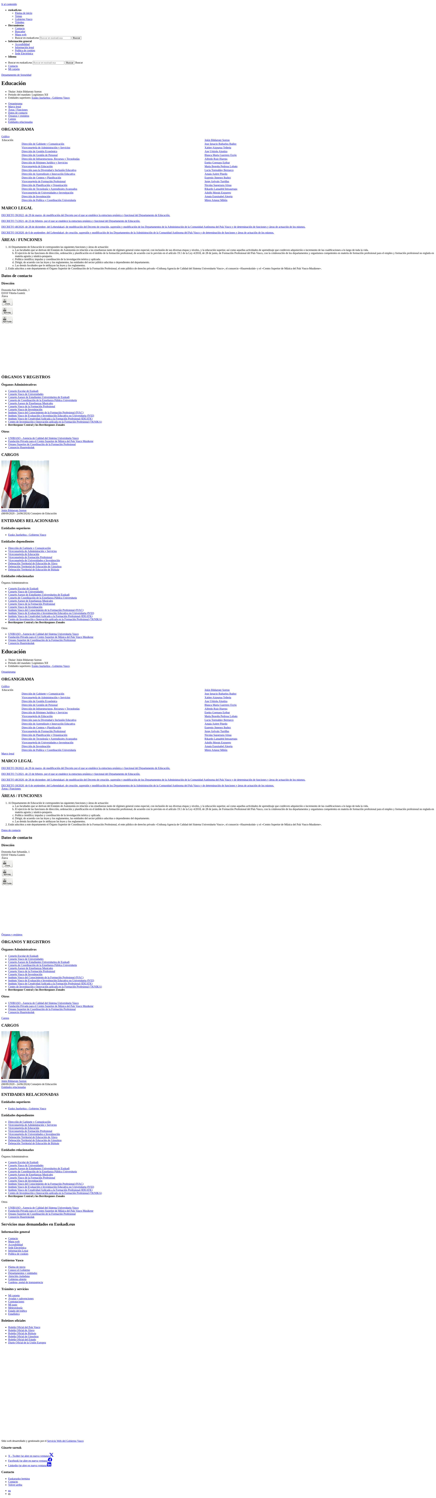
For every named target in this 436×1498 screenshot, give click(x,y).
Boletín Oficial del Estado (22, 1339)
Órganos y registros (11, 934)
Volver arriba (15, 1484)
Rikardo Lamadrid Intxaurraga (221, 188)
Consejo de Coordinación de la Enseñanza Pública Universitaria (42, 400)
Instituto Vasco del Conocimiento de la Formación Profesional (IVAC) (45, 412)
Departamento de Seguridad (16, 74)
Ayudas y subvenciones (21, 1298)
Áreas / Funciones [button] (18, 109)
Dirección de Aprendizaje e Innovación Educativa (48, 173)
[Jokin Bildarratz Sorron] (25, 507)
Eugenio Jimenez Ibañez (218, 177)
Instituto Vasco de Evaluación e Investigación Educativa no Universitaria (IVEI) (51, 415)
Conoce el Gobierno (19, 1270)
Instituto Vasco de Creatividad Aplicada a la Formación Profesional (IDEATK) (50, 418)
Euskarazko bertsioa (19, 1478)
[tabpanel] (218, 164)
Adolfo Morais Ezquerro (218, 192)
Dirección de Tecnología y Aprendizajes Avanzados (49, 188)
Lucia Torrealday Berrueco (219, 170)
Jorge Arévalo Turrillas (217, 181)
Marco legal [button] (14, 106)
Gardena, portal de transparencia (25, 1282)
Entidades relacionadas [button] (20, 122)
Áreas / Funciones (11, 788)
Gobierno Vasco (23, 19)
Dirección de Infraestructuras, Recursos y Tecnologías (51, 158)
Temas (18, 16)
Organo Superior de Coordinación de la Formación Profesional (42, 444)
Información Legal (18, 1250)
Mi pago (12, 1304)
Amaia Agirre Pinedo (216, 173)
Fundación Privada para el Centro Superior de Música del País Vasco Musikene (50, 441)
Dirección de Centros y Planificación (41, 177)
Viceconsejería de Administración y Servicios (46, 147)
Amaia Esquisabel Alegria (218, 196)
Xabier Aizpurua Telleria (218, 147)
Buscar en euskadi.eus (27, 37)
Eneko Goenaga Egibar (217, 162)
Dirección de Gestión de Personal (40, 155)
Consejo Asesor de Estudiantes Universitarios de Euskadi (38, 397)
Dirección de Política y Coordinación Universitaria (49, 200)
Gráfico (5, 136)
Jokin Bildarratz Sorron (29, 91)
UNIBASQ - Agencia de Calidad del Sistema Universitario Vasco (43, 438)
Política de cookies (25, 50)
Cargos (5, 1018)
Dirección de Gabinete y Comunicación (43, 143)
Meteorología (15, 1307)
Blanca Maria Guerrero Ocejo (221, 155)
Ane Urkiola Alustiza (216, 151)
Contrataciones (16, 1301)
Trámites (19, 22)
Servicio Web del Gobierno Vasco (65, 1440)
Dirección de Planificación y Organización (44, 185)
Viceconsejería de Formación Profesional (44, 181)
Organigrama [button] (15, 103)
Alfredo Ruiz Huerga (216, 158)
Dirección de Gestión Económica (39, 151)
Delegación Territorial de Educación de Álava (32, 563)
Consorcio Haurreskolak (21, 447)
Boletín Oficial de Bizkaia (22, 1333)
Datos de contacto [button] (17, 112)
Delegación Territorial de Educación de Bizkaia (33, 569)
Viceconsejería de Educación (37, 166)
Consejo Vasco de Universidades (25, 394)
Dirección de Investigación (36, 196)
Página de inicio (23, 13)
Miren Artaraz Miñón (216, 200)
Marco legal (7, 753)
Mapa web (20, 34)
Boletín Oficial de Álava (21, 1330)
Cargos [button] (12, 118)
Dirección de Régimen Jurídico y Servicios (45, 162)
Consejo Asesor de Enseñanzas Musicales (30, 403)
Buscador (20, 31)
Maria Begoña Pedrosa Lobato (221, 166)
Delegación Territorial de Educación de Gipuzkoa (34, 566)
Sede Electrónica (24, 53)
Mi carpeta (14, 69)
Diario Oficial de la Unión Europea (27, 1342)
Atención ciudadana (19, 1276)
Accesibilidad (22, 44)
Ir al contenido (9, 4)
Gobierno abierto (17, 1279)
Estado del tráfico (17, 1310)
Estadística (14, 1313)
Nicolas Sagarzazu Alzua (218, 185)
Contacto (20, 28)
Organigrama (8, 671)
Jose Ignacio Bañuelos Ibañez (220, 143)
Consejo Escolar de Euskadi (23, 391)
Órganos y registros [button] (18, 115)
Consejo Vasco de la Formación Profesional (31, 406)
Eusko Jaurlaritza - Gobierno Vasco (51, 97)
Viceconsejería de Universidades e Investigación (47, 192)
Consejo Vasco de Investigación (25, 409)
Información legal (24, 47)
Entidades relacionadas (13, 1087)
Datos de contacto (11, 830)
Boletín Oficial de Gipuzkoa (23, 1336)
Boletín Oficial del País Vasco (24, 1327)
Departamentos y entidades (22, 1273)
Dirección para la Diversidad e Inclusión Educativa (49, 170)
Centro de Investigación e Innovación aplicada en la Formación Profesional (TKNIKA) (55, 421)
